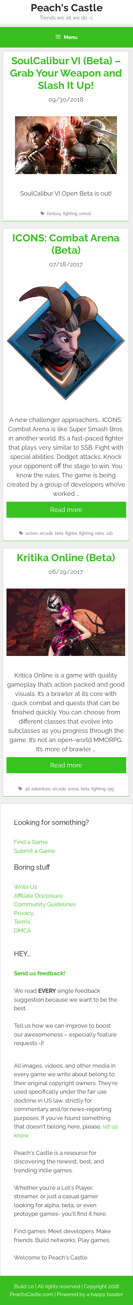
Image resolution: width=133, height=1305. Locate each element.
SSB (109, 533)
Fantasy (54, 213)
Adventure (40, 789)
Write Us (25, 886)
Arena (73, 789)
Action (32, 533)
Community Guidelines (45, 904)
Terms (22, 921)
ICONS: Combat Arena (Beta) (65, 244)
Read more (66, 509)
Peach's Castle (67, 8)
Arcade (46, 533)
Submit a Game (34, 850)
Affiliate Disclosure (38, 895)
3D (27, 789)
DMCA (22, 930)
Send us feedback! (39, 973)
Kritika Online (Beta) (66, 558)
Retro (99, 533)
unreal (85, 213)
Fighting (70, 213)
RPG (110, 789)
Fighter (71, 533)
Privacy (23, 913)
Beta (59, 533)
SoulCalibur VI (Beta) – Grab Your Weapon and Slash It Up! (66, 73)
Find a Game (31, 842)
